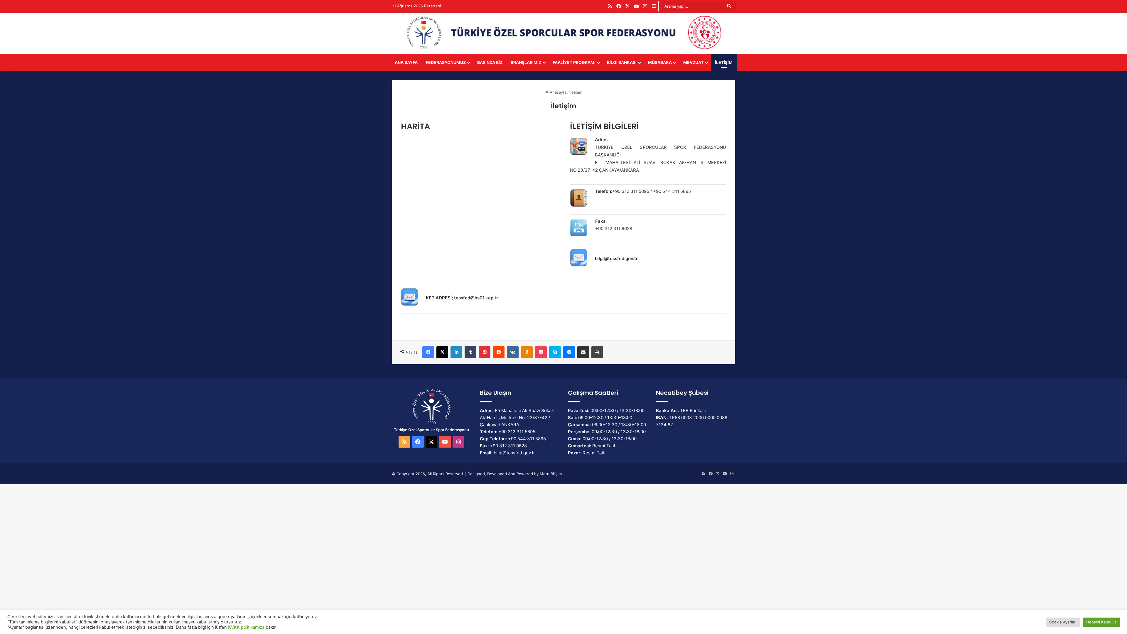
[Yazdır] (597, 352)
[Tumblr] (470, 352)
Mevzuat (693, 62)
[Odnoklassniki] (527, 352)
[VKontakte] (513, 352)
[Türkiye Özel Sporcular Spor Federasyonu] (563, 33)
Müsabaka (660, 62)
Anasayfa (557, 92)
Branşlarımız (526, 62)
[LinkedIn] (456, 352)
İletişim (724, 62)
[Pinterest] (484, 352)
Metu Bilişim (551, 473)
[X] (442, 352)
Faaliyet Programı (574, 62)
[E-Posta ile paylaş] (583, 352)
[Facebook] (428, 352)
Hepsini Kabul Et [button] (1101, 622)
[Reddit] (499, 352)
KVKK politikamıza (246, 627)
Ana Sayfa (406, 62)
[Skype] (555, 352)
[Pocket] (541, 352)
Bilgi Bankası (622, 62)
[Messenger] (569, 352)
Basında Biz (489, 62)
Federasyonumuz (446, 62)
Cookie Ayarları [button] (1062, 622)
